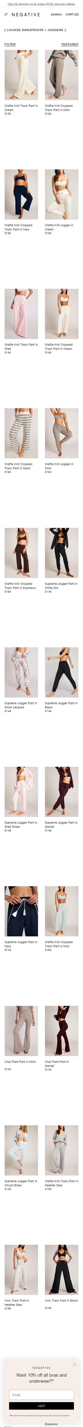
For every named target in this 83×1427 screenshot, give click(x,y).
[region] (41, 4)
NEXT (41, 1406)
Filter (10, 44)
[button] (8, 14)
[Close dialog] (74, 1364)
